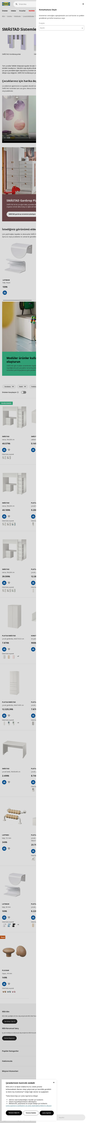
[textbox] (61, 27)
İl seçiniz (42, 23)
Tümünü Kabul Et (13, 1113)
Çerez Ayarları (46, 1113)
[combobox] (61, 27)
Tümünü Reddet (31, 1113)
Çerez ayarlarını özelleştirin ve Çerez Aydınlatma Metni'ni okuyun (29, 1106)
